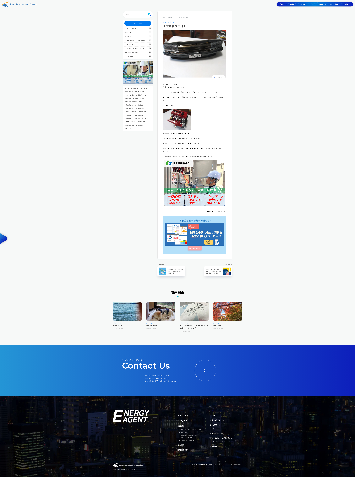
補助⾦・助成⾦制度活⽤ (188, 438)
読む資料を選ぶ (194, 248)
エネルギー (138, 44)
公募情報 (138, 56)
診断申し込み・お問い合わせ (329, 4)
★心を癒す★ (117, 325)
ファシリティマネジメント (138, 48)
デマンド (129, 128)
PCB (142, 102)
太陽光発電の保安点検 (188, 440)
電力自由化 (142, 112)
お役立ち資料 (183, 450)
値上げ (140, 95)
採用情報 (346, 4)
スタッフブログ (168, 22)
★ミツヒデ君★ (151, 325)
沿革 (214, 429)
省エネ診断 (184, 432)
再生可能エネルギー (132, 98)
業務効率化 (129, 92)
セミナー (138, 36)
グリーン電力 (140, 92)
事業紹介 (293, 4)
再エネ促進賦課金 (131, 102)
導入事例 (303, 4)
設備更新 (129, 118)
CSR (127, 122)
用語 (127, 112)
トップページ (183, 415)
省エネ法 (140, 125)
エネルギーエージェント (219, 420)
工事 (144, 118)
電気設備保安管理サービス (189, 435)
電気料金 (137, 118)
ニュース (138, 32)
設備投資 (129, 115)
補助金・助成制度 (138, 52)
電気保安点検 (139, 115)
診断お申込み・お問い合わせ (221, 438)
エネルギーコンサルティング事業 (191, 430)
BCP (127, 88)
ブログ (312, 4)
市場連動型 (139, 105)
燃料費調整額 (130, 108)
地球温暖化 (141, 122)
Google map (223, 465)
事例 (133, 122)
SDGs (145, 88)
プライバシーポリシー (220, 442)
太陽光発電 (129, 105)
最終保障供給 (142, 108)
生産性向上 (135, 88)
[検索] (149, 14)
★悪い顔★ (217, 325)
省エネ (134, 112)
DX (146, 95)
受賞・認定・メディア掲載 (138, 40)
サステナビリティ (217, 433)
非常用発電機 (130, 125)
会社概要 (213, 425)
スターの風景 (130, 95)
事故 (143, 98)
